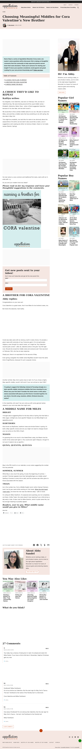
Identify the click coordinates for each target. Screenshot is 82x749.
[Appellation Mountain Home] (10, 6)
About (65, 4)
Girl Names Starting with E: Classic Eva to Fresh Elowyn (63, 119)
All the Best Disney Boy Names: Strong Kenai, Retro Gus (74, 221)
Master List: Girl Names (38, 7)
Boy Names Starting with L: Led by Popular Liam (74, 243)
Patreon (76, 4)
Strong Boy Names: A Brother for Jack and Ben (43, 597)
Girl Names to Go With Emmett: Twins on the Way (63, 143)
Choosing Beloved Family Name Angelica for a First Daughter (32, 598)
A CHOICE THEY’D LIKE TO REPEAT (16, 80)
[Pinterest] (78, 737)
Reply (47, 648)
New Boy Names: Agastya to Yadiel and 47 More (74, 197)
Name (7, 278)
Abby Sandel (11, 25)
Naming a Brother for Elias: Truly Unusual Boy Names (7, 598)
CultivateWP (77, 747)
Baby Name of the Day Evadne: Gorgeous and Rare (74, 143)
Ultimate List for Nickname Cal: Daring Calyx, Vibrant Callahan (63, 221)
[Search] (78, 7)
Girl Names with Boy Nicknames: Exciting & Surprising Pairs (73, 166)
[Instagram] (69, 737)
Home (4, 11)
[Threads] (72, 737)
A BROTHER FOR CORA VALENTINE (16, 82)
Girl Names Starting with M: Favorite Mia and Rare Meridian (63, 165)
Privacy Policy (57, 747)
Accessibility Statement (65, 747)
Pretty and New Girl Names (18, 596)
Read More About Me (32, 571)
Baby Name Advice (26, 7)
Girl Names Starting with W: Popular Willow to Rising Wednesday (74, 120)
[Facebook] (75, 737)
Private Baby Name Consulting (68, 7)
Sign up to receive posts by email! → (41, 1)
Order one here (38, 70)
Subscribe (8, 288)
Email (7, 283)
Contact (71, 4)
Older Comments (8, 726)
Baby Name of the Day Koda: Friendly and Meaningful (63, 243)
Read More (61, 92)
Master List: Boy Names (52, 7)
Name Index (16, 742)
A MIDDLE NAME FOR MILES (13, 84)
